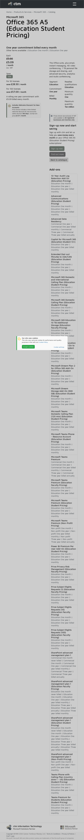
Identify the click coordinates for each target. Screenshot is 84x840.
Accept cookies (28, 347)
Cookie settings (59, 347)
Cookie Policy (43, 342)
